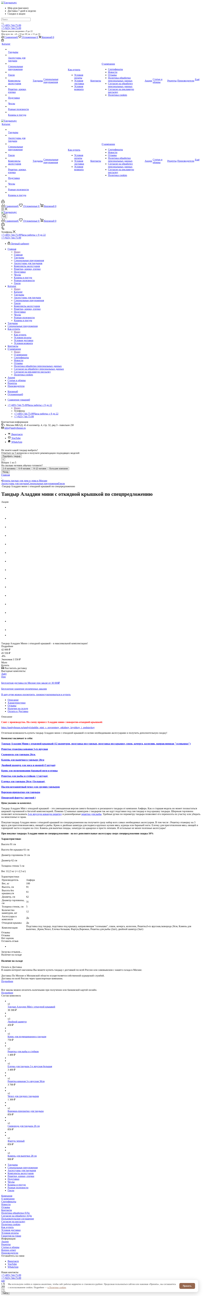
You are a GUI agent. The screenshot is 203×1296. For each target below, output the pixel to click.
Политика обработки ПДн (15, 1213)
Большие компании (58, 468)
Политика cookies (10, 1224)
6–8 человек (24, 468)
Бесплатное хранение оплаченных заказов (24, 688)
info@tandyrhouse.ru (15, 428)
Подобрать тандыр (11, 456)
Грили (61, 483)
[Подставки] (20, 95)
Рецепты (6, 1244)
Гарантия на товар (11, 1235)
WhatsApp (16, 442)
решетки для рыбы (91, 814)
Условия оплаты (10, 1233)
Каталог (18, 291)
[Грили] (20, 72)
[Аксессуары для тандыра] (20, 55)
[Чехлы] (20, 100)
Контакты (6, 1210)
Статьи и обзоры (10, 1247)
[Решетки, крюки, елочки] (20, 86)
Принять (187, 1286)
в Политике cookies (57, 1287)
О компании (20, 354)
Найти (5, 1293)
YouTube (16, 438)
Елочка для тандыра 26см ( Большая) (23, 781)
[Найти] (2, 23)
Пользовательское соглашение (17, 1218)
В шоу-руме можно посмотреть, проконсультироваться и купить (36, 694)
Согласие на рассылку (13, 1221)
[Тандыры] (20, 49)
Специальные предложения (43, 483)
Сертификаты (8, 1201)
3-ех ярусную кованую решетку (45, 814)
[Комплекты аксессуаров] (20, 77)
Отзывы (5, 1207)
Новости (6, 1204)
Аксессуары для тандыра (14, 483)
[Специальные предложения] (20, 63)
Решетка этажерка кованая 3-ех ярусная (24, 749)
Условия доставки (11, 1230)
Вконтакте (17, 434)
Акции (5, 1241)
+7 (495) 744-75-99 (11, 25)
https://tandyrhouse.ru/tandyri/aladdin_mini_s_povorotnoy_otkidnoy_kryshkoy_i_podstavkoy (48, 727)
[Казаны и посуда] (20, 112)
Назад (17, 252)
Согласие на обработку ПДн (16, 1215)
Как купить (20, 334)
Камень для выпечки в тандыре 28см (22, 759)
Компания (6, 1195)
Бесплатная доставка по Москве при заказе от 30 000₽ (30, 683)
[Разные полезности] (20, 106)
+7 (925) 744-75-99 (11, 28)
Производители (9, 1253)
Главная (18, 254)
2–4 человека (9, 468)
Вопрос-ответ (8, 1250)
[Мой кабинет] (2, 40)
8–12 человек (39, 468)
